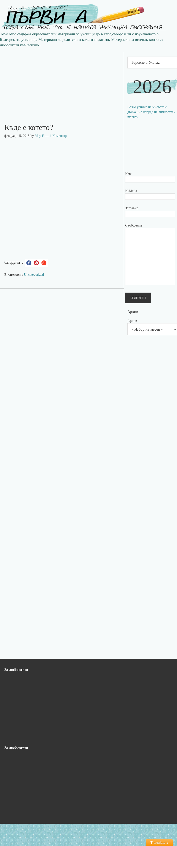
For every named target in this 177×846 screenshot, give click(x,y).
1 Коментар (58, 136)
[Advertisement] (62, 82)
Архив (132, 321)
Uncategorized (34, 274)
